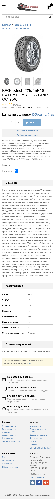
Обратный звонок (10, 467)
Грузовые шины (9, 429)
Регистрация (8, 460)
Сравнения (7, 464)
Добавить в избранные (27, 131)
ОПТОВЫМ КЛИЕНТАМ (40, 448)
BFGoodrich (27, 107)
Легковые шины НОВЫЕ (15, 28)
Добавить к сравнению (27, 135)
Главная (6, 25)
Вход (28, 363)
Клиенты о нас (36, 438)
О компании (35, 426)
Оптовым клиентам (11, 441)
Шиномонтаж (8, 438)
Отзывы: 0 (17, 104)
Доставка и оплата (38, 435)
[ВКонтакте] (16, 171)
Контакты (34, 441)
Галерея (33, 445)
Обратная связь (37, 477)
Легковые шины (22, 25)
